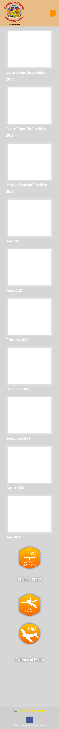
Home (40, 710)
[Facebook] (29, 720)
